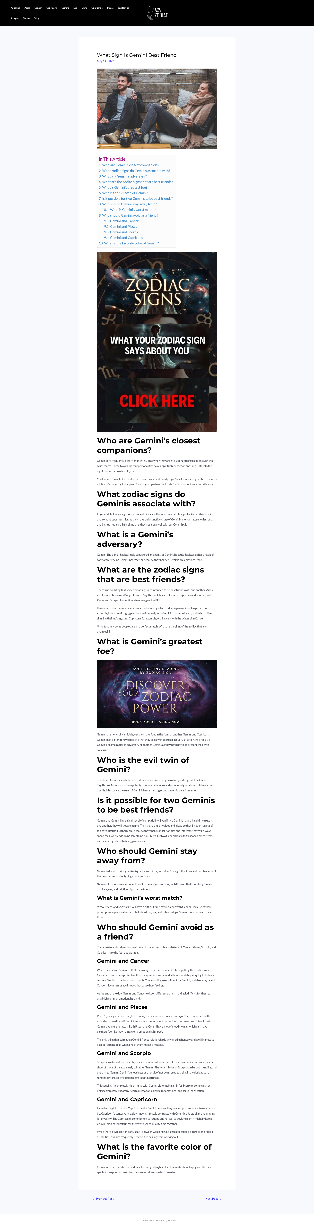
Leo (75, 7)
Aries (27, 7)
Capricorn (51, 7)
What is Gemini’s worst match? (133, 209)
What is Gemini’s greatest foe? (124, 187)
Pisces (110, 7)
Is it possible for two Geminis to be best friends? (137, 198)
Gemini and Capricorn (126, 237)
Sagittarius (123, 7)
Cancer (38, 7)
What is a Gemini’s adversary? (124, 176)
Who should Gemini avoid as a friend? (130, 215)
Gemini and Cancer (124, 221)
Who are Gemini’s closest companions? (131, 165)
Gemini (65, 7)
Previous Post (103, 1198)
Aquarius (15, 7)
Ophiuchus (97, 7)
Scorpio (14, 18)
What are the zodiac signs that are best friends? (137, 182)
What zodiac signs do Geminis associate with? (136, 171)
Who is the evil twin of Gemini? (125, 193)
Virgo (37, 18)
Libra (84, 7)
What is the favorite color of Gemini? (131, 243)
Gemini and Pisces (123, 226)
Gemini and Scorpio (124, 232)
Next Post (213, 1198)
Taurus (26, 18)
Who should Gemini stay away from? (129, 204)
